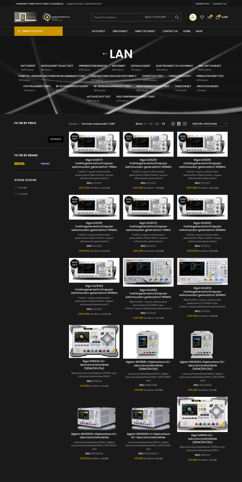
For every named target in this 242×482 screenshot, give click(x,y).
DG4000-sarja (155, 305)
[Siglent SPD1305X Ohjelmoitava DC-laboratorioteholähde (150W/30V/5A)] (202, 342)
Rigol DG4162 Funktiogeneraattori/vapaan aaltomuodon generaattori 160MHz (148, 293)
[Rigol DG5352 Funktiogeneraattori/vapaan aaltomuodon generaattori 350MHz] (94, 270)
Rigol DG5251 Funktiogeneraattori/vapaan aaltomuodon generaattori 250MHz (148, 163)
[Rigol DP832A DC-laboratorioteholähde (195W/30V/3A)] (94, 341)
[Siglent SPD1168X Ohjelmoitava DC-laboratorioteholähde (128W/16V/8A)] (148, 342)
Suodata (55, 139)
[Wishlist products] (202, 17)
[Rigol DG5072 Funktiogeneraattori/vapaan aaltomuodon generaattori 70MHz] (148, 207)
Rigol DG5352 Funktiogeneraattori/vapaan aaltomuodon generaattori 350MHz (94, 289)
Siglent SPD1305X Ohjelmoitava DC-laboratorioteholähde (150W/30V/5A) (202, 365)
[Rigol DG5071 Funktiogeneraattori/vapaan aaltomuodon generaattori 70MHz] (94, 144)
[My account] (192, 17)
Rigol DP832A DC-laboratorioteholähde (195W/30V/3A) (94, 364)
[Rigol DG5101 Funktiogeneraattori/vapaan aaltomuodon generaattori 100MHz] (94, 207)
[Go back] (104, 54)
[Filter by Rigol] (26, 163)
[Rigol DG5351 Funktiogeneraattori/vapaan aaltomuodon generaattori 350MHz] (202, 144)
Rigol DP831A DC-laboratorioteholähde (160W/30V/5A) (202, 438)
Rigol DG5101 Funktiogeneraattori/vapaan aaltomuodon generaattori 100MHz (94, 226)
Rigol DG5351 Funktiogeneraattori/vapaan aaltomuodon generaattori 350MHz (202, 163)
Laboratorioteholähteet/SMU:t (94, 376)
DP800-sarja (109, 373)
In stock (22, 193)
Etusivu (73, 123)
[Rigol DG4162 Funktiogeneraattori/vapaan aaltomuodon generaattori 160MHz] (148, 272)
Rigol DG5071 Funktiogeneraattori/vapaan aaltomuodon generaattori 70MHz (94, 163)
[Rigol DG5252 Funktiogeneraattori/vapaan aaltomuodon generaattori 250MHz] (202, 207)
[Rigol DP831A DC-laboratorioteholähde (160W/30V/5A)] (202, 414)
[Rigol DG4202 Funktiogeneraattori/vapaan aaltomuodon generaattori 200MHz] (202, 271)
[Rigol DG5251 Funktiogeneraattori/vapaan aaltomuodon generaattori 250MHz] (148, 144)
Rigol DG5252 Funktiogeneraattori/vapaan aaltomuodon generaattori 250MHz (202, 226)
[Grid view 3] (179, 124)
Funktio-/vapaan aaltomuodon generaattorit (148, 308)
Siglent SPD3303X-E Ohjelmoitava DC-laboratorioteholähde (148, 435)
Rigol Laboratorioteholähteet (86, 373)
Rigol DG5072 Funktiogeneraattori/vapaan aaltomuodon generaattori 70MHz (148, 226)
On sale (22, 187)
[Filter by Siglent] (51, 163)
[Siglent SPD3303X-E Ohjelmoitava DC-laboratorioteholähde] (148, 414)
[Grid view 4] (185, 124)
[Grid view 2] (173, 124)
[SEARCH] (177, 17)
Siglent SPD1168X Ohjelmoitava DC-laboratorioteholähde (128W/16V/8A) (148, 365)
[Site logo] (25, 16)
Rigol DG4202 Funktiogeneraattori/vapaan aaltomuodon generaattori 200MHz (202, 291)
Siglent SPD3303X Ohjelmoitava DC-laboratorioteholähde (94, 435)
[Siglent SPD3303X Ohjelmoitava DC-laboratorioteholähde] (94, 414)
